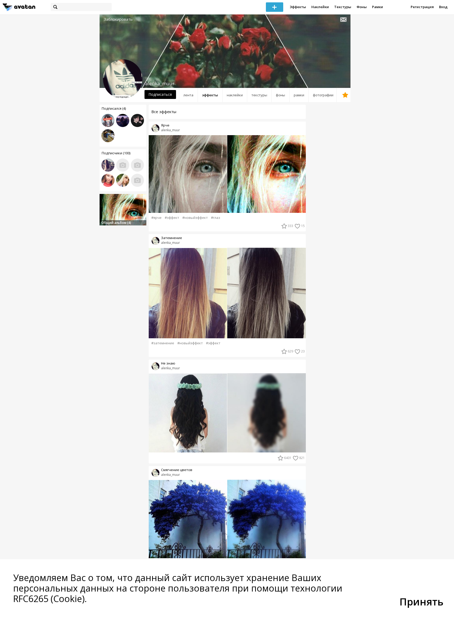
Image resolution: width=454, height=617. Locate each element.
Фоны (362, 6)
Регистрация (422, 6)
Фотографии (323, 95)
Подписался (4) (114, 108)
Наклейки (320, 6)
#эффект (172, 217)
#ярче (156, 217)
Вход (443, 6)
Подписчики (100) (116, 153)
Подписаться (160, 94)
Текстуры (342, 6)
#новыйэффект (195, 217)
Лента (188, 95)
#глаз (215, 217)
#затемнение (162, 343)
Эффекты (298, 6)
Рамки (377, 6)
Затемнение (171, 238)
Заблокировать (118, 19)
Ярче (165, 125)
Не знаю (168, 363)
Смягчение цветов (176, 470)
